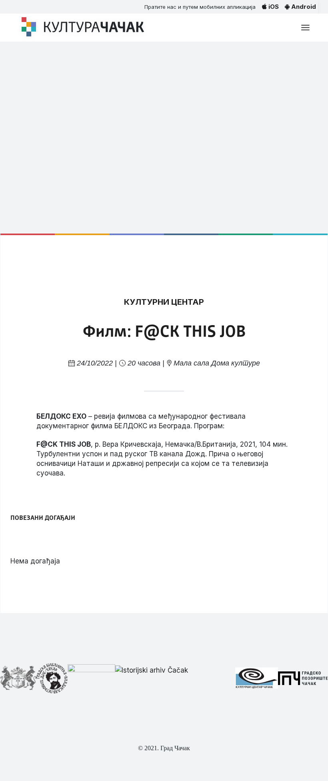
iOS (273, 6)
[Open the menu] (305, 28)
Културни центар (164, 302)
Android (303, 6)
